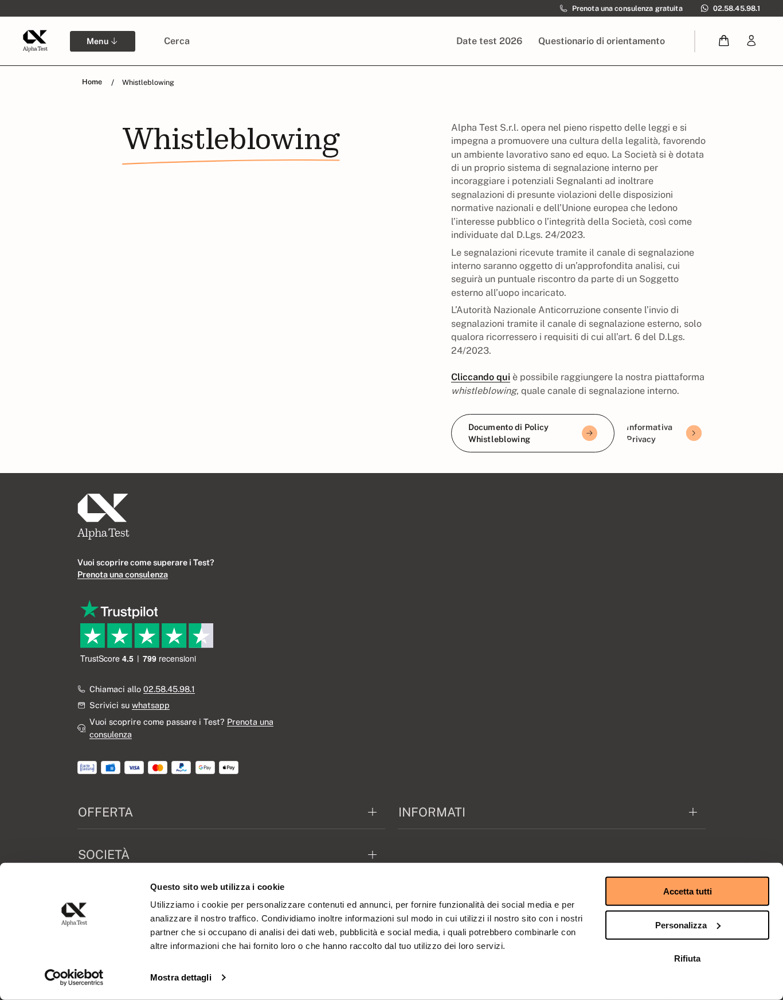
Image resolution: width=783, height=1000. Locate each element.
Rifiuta (687, 958)
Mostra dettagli (181, 977)
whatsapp (151, 705)
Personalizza (681, 924)
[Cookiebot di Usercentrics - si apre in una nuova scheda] (74, 977)
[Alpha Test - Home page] (35, 40)
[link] (751, 41)
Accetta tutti (687, 891)
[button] (724, 41)
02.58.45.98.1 (169, 689)
